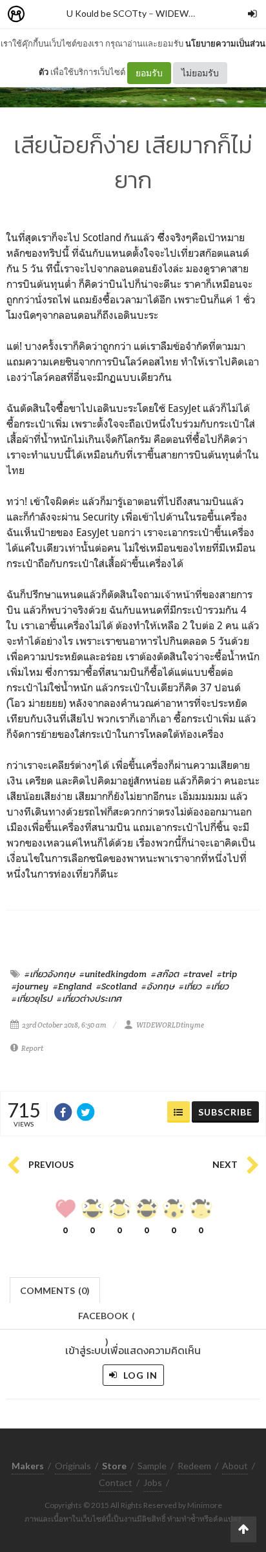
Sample (152, 1465)
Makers (44, 14)
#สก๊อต (165, 973)
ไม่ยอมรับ (200, 72)
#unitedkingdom (113, 973)
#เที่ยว (190, 986)
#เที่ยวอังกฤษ (50, 973)
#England (72, 986)
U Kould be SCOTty (106, 13)
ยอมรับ (149, 72)
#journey (30, 986)
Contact (115, 1482)
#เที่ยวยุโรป (32, 998)
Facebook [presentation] (106, 1319)
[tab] (55, 1289)
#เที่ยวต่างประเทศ (89, 998)
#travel (197, 973)
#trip (227, 973)
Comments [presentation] (55, 1290)
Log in (139, 1375)
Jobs (152, 1482)
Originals (73, 1465)
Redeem (194, 1465)
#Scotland (116, 986)
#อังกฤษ (157, 986)
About (235, 1465)
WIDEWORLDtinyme (198, 13)
